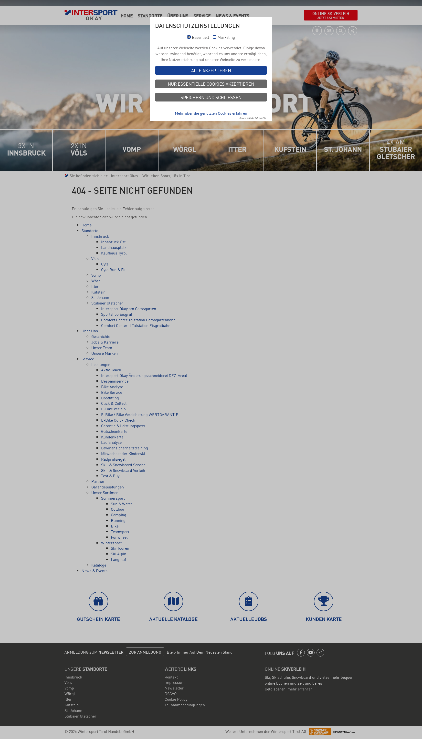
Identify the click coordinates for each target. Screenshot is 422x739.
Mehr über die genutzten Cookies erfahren (211, 113)
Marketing (226, 37)
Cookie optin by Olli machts (252, 118)
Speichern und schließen (211, 97)
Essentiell (200, 37)
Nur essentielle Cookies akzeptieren (211, 84)
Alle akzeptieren (211, 70)
